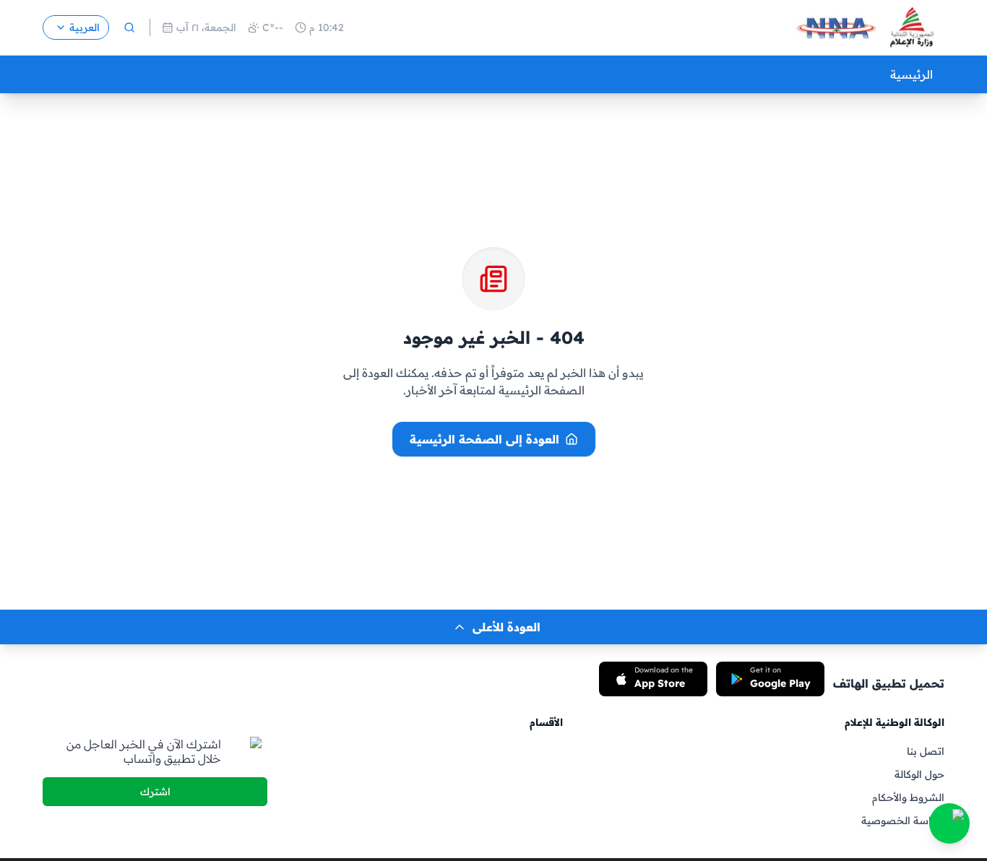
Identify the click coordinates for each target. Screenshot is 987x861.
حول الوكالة (919, 774)
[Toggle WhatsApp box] (949, 823)
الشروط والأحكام (908, 797)
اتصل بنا (925, 751)
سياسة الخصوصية (902, 820)
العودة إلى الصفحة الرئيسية (484, 439)
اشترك (155, 791)
